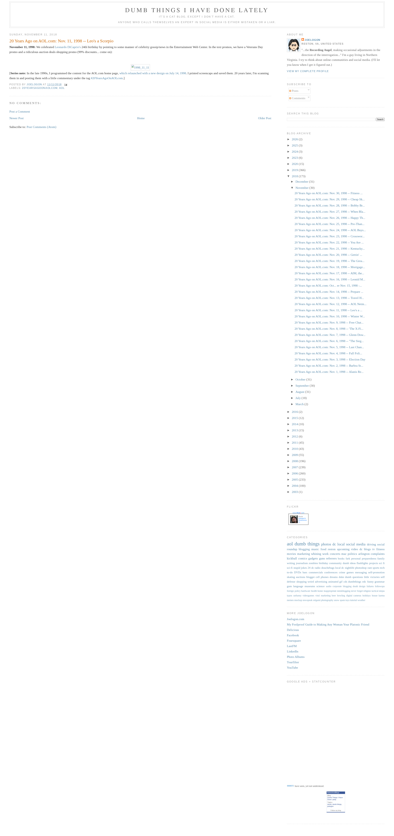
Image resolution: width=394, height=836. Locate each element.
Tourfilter (293, 662)
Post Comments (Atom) (41, 127)
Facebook (293, 635)
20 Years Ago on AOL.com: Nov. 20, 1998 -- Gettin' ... (328, 254)
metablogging (343, 591)
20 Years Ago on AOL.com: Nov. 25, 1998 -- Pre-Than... (329, 224)
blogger (310, 577)
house (375, 595)
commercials (316, 572)
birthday (323, 563)
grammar (380, 581)
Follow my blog (336, 810)
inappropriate (330, 591)
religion (367, 591)
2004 (295, 485)
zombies (313, 563)
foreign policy (293, 591)
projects (373, 563)
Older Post (264, 118)
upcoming (343, 549)
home (320, 591)
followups (380, 586)
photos (326, 544)
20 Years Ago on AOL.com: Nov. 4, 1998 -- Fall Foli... (328, 353)
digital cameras (353, 595)
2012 (295, 436)
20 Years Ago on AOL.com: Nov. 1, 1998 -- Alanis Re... (329, 371)
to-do (290, 572)
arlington (364, 553)
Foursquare (294, 640)
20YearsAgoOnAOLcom (39, 88)
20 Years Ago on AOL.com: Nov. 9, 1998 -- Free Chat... (329, 322)
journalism (302, 563)
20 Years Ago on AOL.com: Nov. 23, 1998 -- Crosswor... (330, 236)
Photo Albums (296, 656)
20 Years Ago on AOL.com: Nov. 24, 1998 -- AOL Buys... (330, 230)
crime (342, 572)
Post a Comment (19, 111)
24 (309, 567)
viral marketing (323, 595)
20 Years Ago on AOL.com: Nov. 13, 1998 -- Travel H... (329, 298)
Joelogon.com (295, 619)
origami (316, 600)
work (325, 553)
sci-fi (290, 567)
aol (62, 88)
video (354, 549)
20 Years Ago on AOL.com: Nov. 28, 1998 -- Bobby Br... (330, 205)
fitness (380, 549)
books (341, 558)
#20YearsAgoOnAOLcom (107, 78)
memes (290, 600)
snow (336, 600)
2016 (295, 411)
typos (289, 595)
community (335, 563)
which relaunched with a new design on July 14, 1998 (152, 73)
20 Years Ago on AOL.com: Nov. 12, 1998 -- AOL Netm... (330, 304)
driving (371, 544)
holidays (366, 595)
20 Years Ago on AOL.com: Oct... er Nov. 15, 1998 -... (328, 285)
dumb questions (354, 577)
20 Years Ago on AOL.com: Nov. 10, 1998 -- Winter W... (330, 316)
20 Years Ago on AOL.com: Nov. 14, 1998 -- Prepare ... (329, 291)
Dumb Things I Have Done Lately (197, 10)
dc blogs (365, 549)
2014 (295, 424)
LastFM (292, 646)
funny (370, 581)
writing (291, 563)
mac (344, 553)
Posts (294, 90)
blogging (304, 549)
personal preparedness (363, 558)
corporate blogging (342, 586)
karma (382, 595)
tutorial (353, 600)
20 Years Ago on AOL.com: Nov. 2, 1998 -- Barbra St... (329, 365)
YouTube (292, 667)
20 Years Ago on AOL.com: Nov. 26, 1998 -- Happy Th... (330, 217)
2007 (295, 467)
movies (291, 553)
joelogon (330, 806)
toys (348, 600)
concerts (335, 553)
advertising (321, 581)
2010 (295, 448)
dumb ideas (349, 563)
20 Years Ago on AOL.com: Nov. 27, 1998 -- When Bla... (330, 211)
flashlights (362, 563)
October (301, 379)
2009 (295, 455)
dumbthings (354, 581)
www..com (298, 513)
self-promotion (376, 572)
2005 (295, 479)
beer (334, 595)
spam (342, 600)
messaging (361, 572)
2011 (295, 442)
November (302, 187)
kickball (292, 558)
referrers (331, 558)
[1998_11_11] (140, 67)
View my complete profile (308, 71)
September (303, 385)
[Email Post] (65, 84)
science (320, 586)
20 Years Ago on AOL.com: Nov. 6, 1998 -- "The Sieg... (329, 341)
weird (311, 581)
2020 (295, 164)
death (355, 586)
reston (332, 549)
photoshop (361, 567)
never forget (357, 591)
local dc (339, 567)
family (381, 558)
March (300, 404)
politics (352, 553)
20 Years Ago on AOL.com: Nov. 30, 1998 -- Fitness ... (329, 193)
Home (141, 118)
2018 (295, 176)
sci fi (382, 563)
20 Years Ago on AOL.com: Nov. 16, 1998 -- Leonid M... (330, 279)
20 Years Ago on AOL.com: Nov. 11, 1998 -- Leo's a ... (328, 310)
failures (370, 586)
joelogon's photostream (303, 520)
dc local (338, 544)
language (298, 586)
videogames (308, 595)
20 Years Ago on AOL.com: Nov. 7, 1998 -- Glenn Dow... (330, 334)
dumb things (307, 544)
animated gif (335, 581)
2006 (295, 473)
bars (305, 572)
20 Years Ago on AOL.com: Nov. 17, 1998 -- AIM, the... (329, 273)
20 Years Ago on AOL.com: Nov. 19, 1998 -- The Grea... (329, 261)
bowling (341, 595)
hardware (305, 591)
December (302, 181)
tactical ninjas (378, 591)
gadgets (313, 558)
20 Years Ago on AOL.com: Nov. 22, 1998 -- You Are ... (329, 242)
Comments (298, 98)
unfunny (297, 595)
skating (291, 577)
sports (376, 567)
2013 (295, 430)
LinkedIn (292, 651)
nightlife (349, 567)
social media (356, 544)
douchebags (327, 567)
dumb (329, 804)
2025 (295, 145)
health (314, 591)
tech (382, 567)
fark (348, 558)
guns (322, 558)
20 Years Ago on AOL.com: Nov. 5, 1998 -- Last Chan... (329, 347)
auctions (300, 577)
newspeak (307, 600)
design (362, 586)
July (299, 398)
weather (361, 600)
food (323, 549)
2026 (295, 139)
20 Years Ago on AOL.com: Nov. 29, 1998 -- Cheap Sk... (330, 199)
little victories (372, 577)
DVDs (297, 572)
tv (373, 549)
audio (328, 586)
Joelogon (312, 40)
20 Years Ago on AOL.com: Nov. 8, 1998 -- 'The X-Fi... (329, 328)
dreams (334, 577)
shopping (301, 581)
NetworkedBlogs (333, 792)
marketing (303, 553)
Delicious (293, 630)
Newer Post (16, 118)
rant (370, 567)
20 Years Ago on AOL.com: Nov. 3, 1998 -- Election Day (330, 359)
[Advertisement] (299, 731)
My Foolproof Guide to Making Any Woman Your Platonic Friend (328, 624)
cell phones (322, 577)
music (315, 549)
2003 (295, 492)
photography (327, 600)
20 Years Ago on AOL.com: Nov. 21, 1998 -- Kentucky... (330, 248)
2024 (295, 151)
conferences (331, 572)
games (350, 572)
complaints (378, 553)
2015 (295, 418)
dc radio (315, 567)
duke (341, 577)
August (300, 391)
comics (302, 558)
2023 (295, 157)
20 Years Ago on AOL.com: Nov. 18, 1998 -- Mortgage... (330, 267)
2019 (295, 170)
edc (364, 581)
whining (316, 553)
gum (289, 586)
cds (345, 581)
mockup (298, 600)
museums (310, 586)
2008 (295, 461)
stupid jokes (300, 567)
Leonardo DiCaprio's (68, 47)
